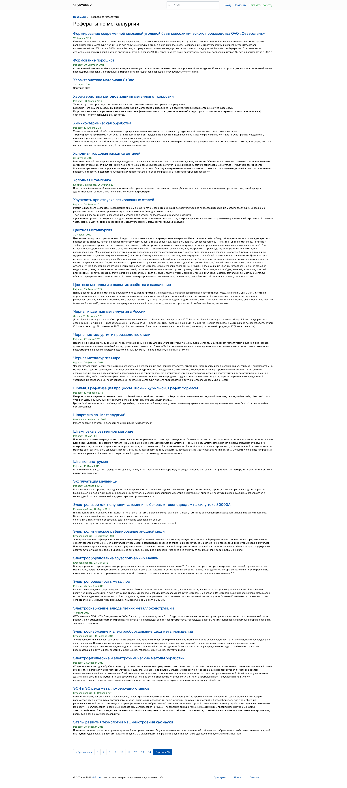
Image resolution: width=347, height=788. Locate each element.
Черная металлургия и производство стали (111, 334)
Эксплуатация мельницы (95, 481)
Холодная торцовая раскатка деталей (106, 153)
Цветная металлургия (92, 230)
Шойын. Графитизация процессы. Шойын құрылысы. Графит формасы (135, 388)
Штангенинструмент (91, 461)
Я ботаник (98, 777)
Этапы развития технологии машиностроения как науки (123, 722)
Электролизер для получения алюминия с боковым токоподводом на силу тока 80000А (152, 504)
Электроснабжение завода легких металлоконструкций (123, 608)
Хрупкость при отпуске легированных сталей (113, 200)
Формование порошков (94, 60)
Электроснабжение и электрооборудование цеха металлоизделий (133, 631)
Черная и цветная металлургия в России (109, 311)
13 (142, 752)
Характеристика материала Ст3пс (103, 80)
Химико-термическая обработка (102, 123)
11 (129, 752)
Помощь (240, 5)
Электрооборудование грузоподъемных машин (115, 558)
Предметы (79, 17)
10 (122, 752)
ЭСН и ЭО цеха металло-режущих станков (111, 688)
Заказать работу (260, 5)
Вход (227, 5)
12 (135, 752)
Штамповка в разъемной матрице (103, 431)
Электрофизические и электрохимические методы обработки (129, 658)
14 (149, 752)
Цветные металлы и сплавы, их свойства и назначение (122, 285)
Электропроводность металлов (101, 581)
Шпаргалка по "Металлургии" (99, 415)
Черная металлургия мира (96, 358)
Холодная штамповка (92, 180)
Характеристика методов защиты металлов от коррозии (123, 96)
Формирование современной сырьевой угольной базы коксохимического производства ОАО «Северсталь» (169, 33)
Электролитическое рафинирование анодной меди (119, 531)
